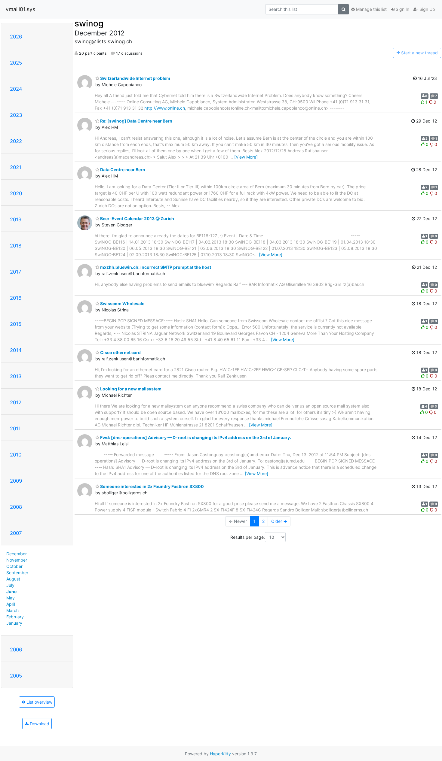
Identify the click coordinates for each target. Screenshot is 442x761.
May (10, 597)
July (10, 585)
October (14, 566)
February (15, 616)
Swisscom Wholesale (121, 303)
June (11, 591)
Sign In (401, 9)
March (12, 610)
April (10, 604)
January (14, 623)
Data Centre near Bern (122, 169)
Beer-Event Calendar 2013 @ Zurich (136, 218)
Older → (279, 521)
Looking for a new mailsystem (130, 388)
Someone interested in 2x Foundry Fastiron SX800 (151, 486)
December (16, 553)
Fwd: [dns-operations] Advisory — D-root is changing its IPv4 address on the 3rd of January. (195, 437)
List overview (38, 702)
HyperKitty (220, 753)
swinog (89, 23)
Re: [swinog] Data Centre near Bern (135, 120)
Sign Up (426, 9)
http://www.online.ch (164, 108)
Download (39, 723)
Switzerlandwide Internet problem (134, 78)
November (16, 559)
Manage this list (371, 9)
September (17, 572)
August (13, 578)
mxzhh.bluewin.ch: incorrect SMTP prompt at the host (155, 267)
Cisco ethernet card (120, 352)
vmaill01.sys (20, 9)
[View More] (246, 156)
